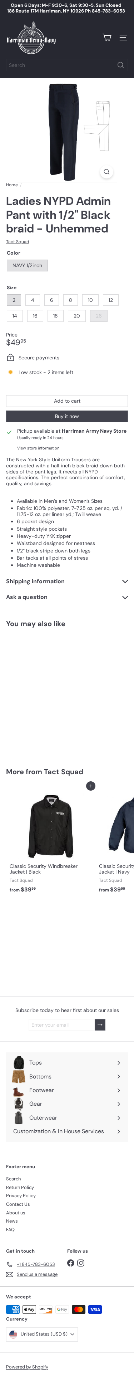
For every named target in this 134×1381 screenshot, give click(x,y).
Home (12, 184)
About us (15, 1213)
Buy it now (67, 416)
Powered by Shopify (27, 1367)
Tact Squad (63, 771)
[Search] (121, 65)
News (12, 1221)
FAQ (10, 1230)
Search (13, 1179)
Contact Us (18, 1204)
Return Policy (20, 1187)
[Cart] (107, 37)
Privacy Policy (21, 1196)
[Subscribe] (100, 1025)
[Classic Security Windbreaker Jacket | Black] (51, 841)
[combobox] (67, 65)
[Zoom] (106, 171)
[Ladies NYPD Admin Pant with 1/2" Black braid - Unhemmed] (51, 693)
